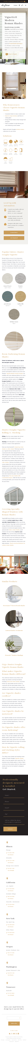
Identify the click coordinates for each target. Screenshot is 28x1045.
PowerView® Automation (15, 43)
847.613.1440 (11, 860)
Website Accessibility (18, 1036)
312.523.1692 (11, 852)
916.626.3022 (11, 904)
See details (11, 870)
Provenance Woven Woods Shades (14, 605)
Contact (15, 5)
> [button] (20, 84)
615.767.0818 (11, 993)
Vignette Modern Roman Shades (15, 373)
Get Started (14, 238)
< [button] (8, 84)
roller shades (5, 462)
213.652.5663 (11, 888)
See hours (10, 854)
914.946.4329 (11, 932)
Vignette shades (19, 758)
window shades (20, 129)
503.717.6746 (11, 952)
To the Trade (14, 1030)
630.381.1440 (11, 868)
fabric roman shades (14, 529)
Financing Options (9, 1036)
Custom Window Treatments (14, 630)
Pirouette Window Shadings (14, 655)
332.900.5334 (11, 924)
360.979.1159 (11, 973)
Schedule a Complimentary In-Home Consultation (14, 1)
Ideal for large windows (11, 115)
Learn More (14, 232)
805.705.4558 (11, 896)
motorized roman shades (13, 681)
